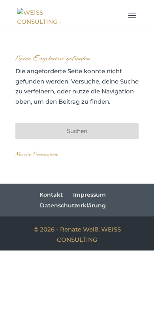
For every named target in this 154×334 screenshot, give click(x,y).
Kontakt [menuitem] (51, 194)
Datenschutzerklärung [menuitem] (73, 205)
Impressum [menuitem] (89, 194)
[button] (132, 20)
